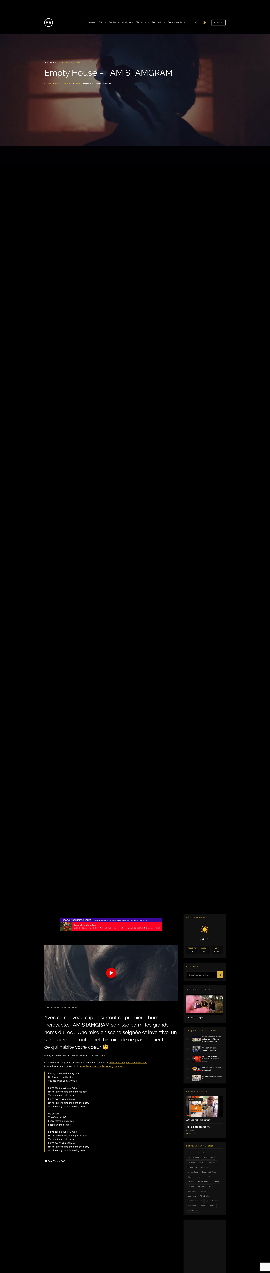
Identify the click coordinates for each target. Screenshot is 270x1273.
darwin (191, 1186)
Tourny (212, 1206)
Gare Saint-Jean (209, 1172)
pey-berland (193, 1210)
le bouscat (203, 1182)
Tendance (141, 22)
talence (191, 1182)
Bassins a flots (204, 1186)
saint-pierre (208, 1158)
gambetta (205, 1167)
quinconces (206, 1191)
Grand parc (192, 1167)
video (77, 62)
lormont (215, 1182)
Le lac (202, 1206)
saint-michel (193, 1158)
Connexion (90, 22)
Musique (126, 22)
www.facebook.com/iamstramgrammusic (102, 1066)
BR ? (101, 22)
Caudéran (211, 1162)
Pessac (212, 1177)
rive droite (205, 1196)
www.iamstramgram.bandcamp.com (128, 1062)
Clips (62, 62)
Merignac (201, 1177)
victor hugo (193, 1172)
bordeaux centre (195, 1201)
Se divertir (157, 22)
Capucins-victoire (195, 1162)
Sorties (112, 22)
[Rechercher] (196, 23)
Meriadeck (192, 1191)
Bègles (191, 1177)
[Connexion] (204, 22)
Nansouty (192, 1206)
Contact (218, 22)
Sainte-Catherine (213, 1201)
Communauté (175, 22)
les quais (192, 1196)
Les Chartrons (204, 1153)
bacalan (191, 1153)
